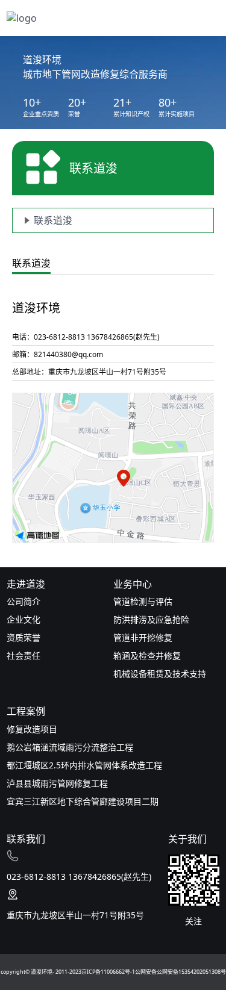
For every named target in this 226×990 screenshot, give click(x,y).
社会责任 (23, 655)
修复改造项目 (32, 729)
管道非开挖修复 (142, 637)
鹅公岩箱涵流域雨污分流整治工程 (70, 747)
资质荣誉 (23, 637)
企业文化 (23, 619)
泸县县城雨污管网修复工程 (57, 783)
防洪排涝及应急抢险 (151, 619)
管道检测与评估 (142, 601)
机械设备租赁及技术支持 (159, 673)
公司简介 (23, 601)
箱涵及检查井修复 (147, 655)
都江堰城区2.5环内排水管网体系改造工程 (84, 765)
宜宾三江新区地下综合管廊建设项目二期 (83, 801)
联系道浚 (53, 220)
